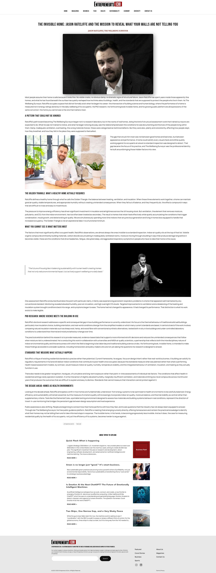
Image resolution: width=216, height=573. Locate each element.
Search (105, 558)
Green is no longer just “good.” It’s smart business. (93, 465)
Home (66, 11)
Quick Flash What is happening (82, 441)
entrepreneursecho (69, 424)
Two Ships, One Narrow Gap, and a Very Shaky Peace (94, 511)
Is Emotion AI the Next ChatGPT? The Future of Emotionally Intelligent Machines (97, 486)
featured (78, 424)
